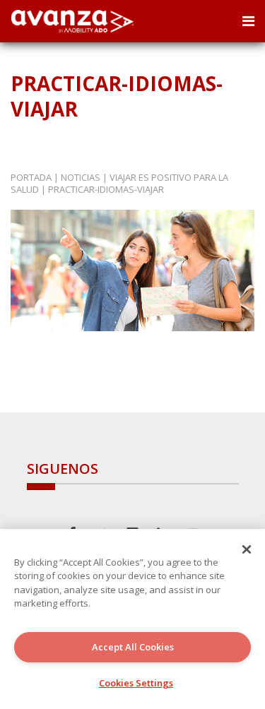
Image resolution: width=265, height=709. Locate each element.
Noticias (80, 177)
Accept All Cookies (133, 647)
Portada (31, 177)
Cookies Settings (136, 683)
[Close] (246, 549)
